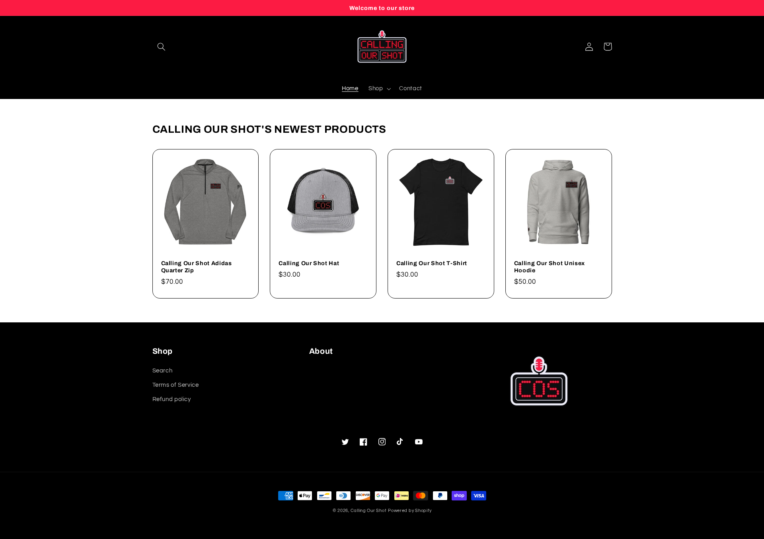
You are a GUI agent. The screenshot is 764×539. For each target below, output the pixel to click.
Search (162, 371)
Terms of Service (175, 385)
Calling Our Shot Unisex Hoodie (549, 266)
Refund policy (171, 399)
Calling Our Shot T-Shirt (431, 263)
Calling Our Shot (369, 510)
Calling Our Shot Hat (309, 263)
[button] (161, 46)
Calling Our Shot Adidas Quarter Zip (196, 266)
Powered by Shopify (409, 510)
